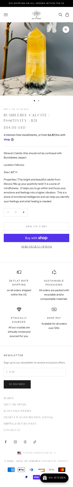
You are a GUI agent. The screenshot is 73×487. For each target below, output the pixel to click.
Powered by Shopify (55, 461)
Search (8, 398)
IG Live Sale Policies (17, 411)
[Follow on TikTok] (35, 442)
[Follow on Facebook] (5, 442)
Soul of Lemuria (16, 109)
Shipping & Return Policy (20, 424)
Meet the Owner (15, 405)
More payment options (36, 247)
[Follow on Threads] (25, 442)
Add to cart (36, 227)
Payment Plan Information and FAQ (28, 417)
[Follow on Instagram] (15, 442)
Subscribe (17, 384)
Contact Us (12, 430)
